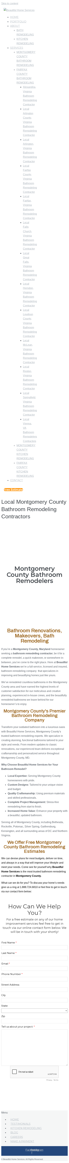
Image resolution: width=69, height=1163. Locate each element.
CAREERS (16, 1137)
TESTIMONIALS (20, 1123)
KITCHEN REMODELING (26, 1128)
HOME (14, 1119)
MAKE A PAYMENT (22, 1141)
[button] (13, 489)
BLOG (14, 1132)
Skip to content (9, 3)
